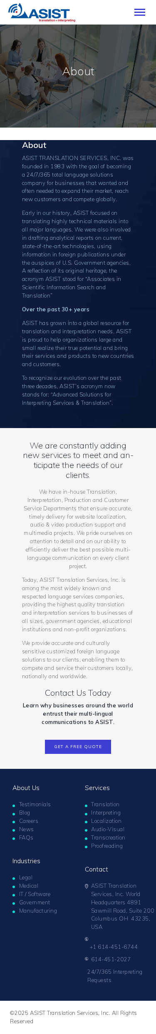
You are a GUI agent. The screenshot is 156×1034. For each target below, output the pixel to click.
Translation (105, 804)
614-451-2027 (111, 959)
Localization (106, 820)
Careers (29, 820)
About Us (26, 788)
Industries (26, 861)
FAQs (26, 837)
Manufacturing (38, 910)
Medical (29, 885)
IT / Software (35, 894)
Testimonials (35, 804)
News (26, 829)
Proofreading (107, 845)
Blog (24, 812)
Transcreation (108, 837)
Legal (26, 877)
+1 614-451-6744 (114, 946)
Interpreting (106, 812)
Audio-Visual (107, 829)
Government (34, 902)
